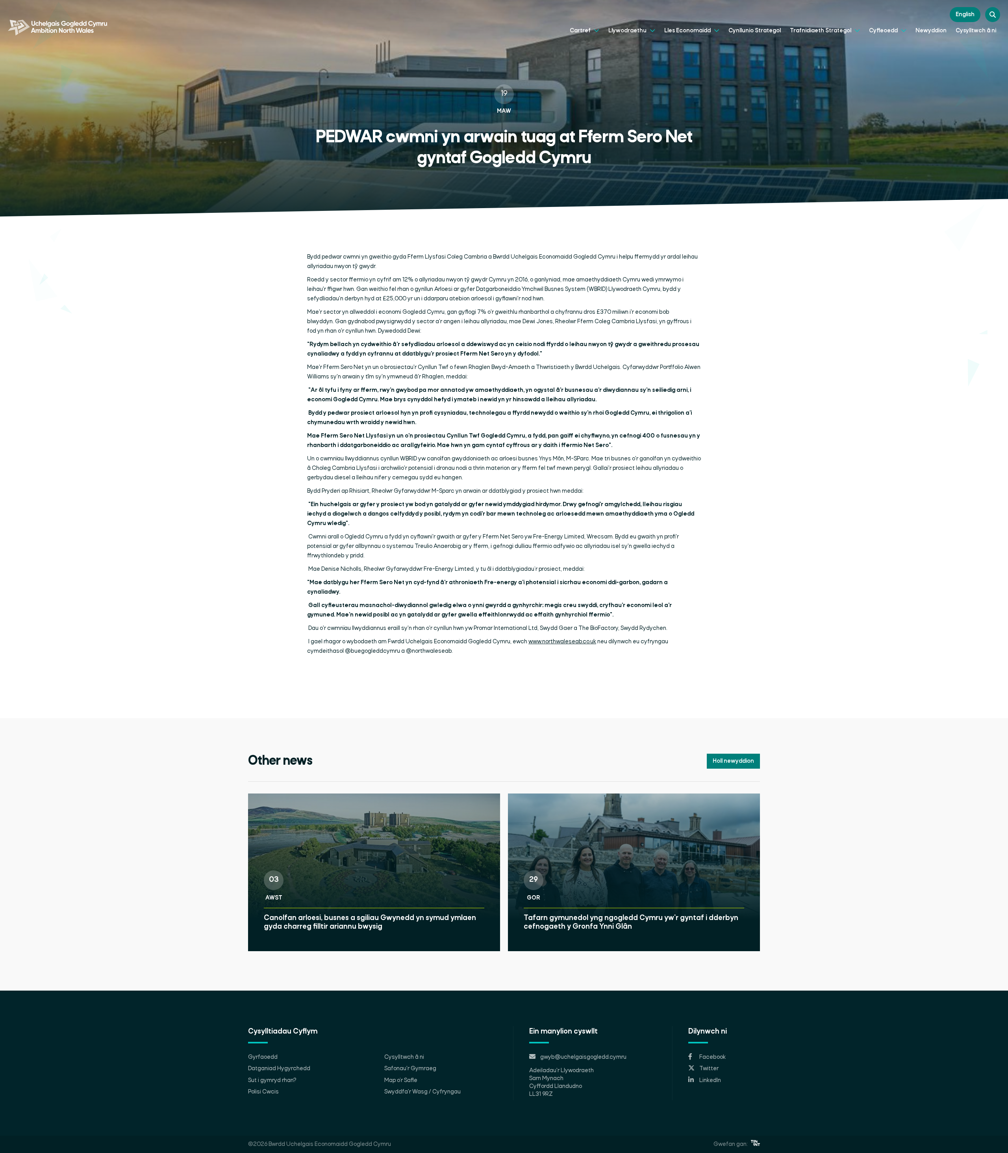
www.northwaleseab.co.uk (562, 642)
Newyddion (931, 31)
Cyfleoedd (884, 31)
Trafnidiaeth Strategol (821, 31)
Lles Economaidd (688, 31)
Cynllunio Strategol (754, 31)
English (965, 14)
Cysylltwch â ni (976, 31)
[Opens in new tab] (755, 1144)
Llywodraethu (628, 31)
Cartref (581, 31)
